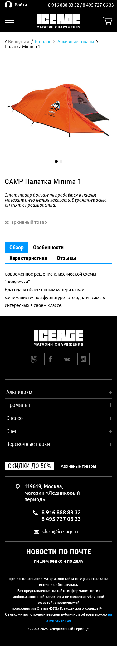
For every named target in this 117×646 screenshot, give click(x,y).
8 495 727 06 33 (98, 5)
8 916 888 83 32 (64, 5)
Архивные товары (78, 466)
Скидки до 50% (29, 466)
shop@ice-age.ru (61, 531)
